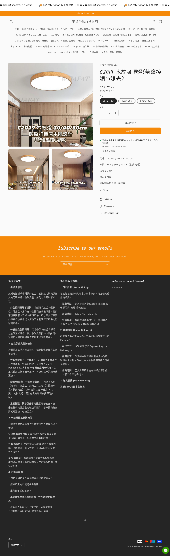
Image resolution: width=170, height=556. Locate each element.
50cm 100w (146, 101)
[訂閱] (107, 264)
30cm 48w (108, 101)
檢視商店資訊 (108, 151)
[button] (11, 21)
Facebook (117, 287)
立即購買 (130, 131)
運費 (110, 91)
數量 (101, 107)
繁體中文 (15, 545)
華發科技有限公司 (140, 546)
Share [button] (106, 190)
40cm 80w (127, 101)
